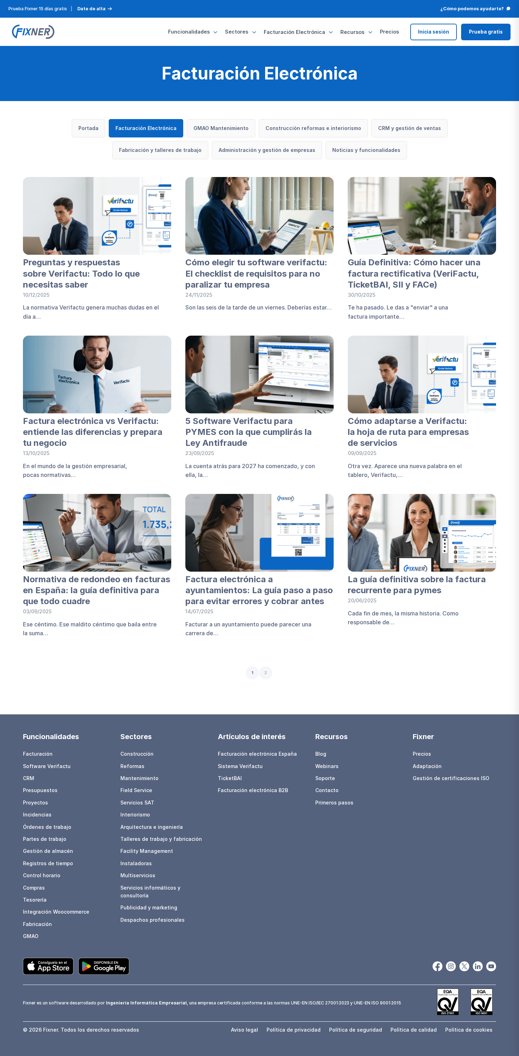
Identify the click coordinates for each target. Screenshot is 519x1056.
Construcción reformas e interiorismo (313, 128)
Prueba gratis (486, 32)
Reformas (132, 766)
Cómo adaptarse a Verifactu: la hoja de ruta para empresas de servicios (408, 432)
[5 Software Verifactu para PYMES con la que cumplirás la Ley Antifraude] (259, 374)
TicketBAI (230, 778)
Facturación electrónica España (257, 754)
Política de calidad (413, 1030)
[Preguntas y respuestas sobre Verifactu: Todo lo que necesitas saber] (97, 216)
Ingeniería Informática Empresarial (146, 1002)
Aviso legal (244, 1030)
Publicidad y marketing (148, 907)
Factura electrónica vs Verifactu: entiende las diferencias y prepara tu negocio (92, 432)
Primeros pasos (334, 803)
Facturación (38, 754)
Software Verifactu (47, 766)
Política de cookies (469, 1030)
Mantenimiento (139, 778)
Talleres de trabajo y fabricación (161, 839)
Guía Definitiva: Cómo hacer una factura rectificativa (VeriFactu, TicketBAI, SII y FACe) (414, 273)
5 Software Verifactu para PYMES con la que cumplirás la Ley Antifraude (248, 432)
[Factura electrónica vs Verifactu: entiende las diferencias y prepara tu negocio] (97, 374)
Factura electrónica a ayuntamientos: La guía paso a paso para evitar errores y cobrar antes (259, 590)
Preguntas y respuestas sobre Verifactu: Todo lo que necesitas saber (81, 273)
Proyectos (35, 803)
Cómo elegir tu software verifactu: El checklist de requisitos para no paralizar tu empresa (256, 273)
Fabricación (37, 924)
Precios (389, 32)
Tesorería (35, 900)
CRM (28, 778)
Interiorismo (135, 815)
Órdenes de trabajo (47, 827)
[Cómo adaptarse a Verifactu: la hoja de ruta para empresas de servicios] (422, 374)
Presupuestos (40, 790)
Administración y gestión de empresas (267, 150)
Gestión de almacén (48, 851)
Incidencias (37, 815)
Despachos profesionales (152, 920)
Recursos (352, 32)
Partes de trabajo (44, 839)
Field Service (136, 790)
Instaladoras (136, 863)
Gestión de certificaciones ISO (451, 778)
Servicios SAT (137, 803)
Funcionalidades (189, 32)
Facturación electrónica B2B (253, 790)
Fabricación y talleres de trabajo (160, 150)
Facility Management (146, 851)
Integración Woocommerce (56, 912)
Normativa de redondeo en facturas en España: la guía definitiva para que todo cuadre (96, 590)
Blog (320, 754)
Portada (88, 128)
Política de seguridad (355, 1030)
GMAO (30, 936)
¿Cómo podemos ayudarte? (472, 8)
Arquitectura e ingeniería (151, 827)
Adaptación (427, 766)
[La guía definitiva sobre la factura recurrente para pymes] (422, 533)
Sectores (236, 32)
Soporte (325, 778)
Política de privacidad (294, 1030)
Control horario (41, 875)
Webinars (327, 766)
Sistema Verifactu (240, 766)
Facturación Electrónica (294, 32)
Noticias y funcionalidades (366, 150)
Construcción (137, 754)
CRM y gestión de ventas (409, 128)
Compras (34, 888)
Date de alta (91, 8)
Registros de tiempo (48, 863)
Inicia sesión (433, 32)
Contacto (327, 790)
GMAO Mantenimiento (221, 128)
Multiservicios (137, 875)
